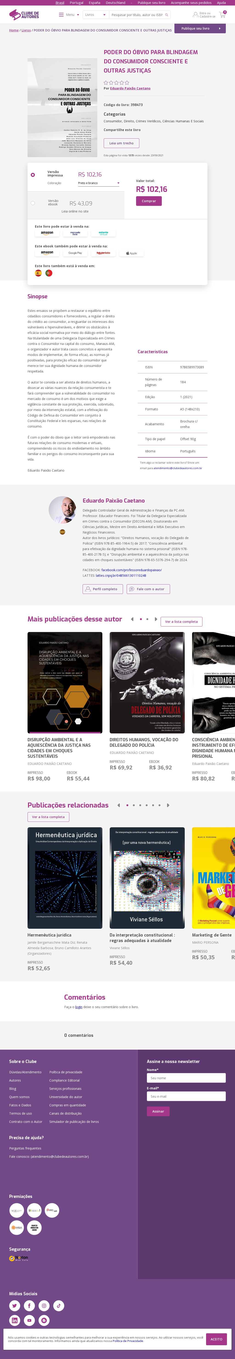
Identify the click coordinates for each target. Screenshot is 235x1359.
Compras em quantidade (67, 1105)
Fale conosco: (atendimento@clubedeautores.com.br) (49, 1156)
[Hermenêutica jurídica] (65, 878)
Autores (15, 1080)
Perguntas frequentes (25, 1148)
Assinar (158, 1111)
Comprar (149, 201)
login (78, 1007)
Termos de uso (20, 1113)
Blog (12, 1088)
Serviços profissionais (65, 1088)
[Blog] (44, 1320)
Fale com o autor (150, 589)
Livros (26, 30)
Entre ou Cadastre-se (207, 14)
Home (14, 30)
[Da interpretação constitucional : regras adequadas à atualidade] (147, 878)
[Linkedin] (14, 1320)
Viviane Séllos (120, 948)
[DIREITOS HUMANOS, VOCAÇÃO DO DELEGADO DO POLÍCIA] (147, 682)
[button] (132, 619)
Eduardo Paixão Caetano (130, 88)
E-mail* (153, 1088)
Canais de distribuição (65, 1113)
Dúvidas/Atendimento (25, 1072)
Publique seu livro (151, 2)
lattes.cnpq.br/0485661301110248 (121, 575)
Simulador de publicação (74, 1121)
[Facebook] (29, 1305)
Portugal (76, 2)
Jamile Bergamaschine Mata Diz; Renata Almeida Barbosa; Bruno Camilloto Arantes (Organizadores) (59, 948)
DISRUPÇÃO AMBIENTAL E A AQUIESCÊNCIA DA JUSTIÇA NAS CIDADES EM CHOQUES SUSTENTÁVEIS (59, 748)
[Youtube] (29, 1320)
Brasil (60, 2)
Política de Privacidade (128, 1341)
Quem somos (19, 1097)
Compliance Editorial (64, 1080)
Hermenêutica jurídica (49, 935)
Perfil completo (105, 589)
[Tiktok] (58, 1305)
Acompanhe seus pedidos (191, 2)
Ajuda (221, 2)
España (94, 2)
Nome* (153, 1070)
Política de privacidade (65, 1072)
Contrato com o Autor (25, 1121)
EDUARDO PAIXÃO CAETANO (50, 763)
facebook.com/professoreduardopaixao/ (131, 570)
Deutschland (115, 2)
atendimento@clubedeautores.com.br (178, 468)
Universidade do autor (65, 1097)
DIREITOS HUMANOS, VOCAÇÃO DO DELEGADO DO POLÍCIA (144, 742)
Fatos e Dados (20, 1105)
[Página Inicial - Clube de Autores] (24, 15)
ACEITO (216, 1339)
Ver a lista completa (181, 621)
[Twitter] (14, 1305)
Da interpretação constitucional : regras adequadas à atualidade (142, 937)
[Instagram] (44, 1305)
